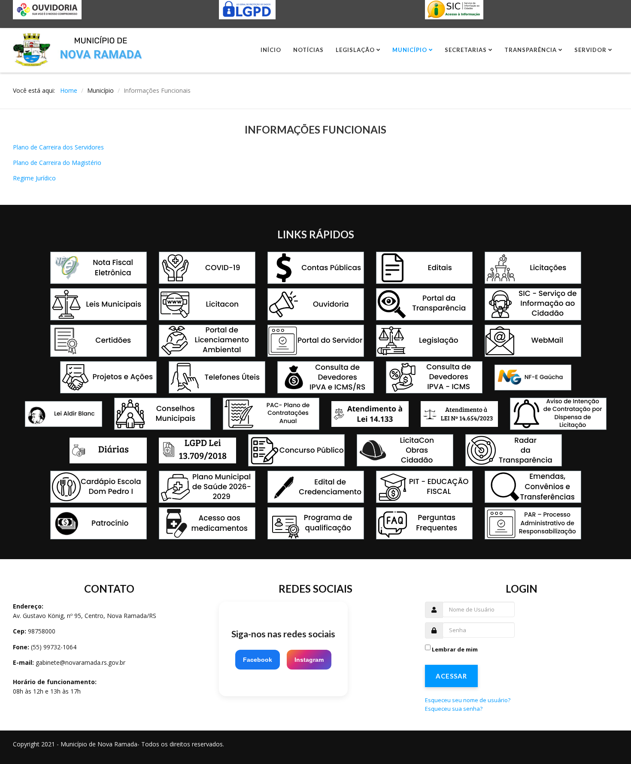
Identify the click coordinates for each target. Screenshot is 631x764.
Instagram (309, 659)
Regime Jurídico (34, 178)
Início (271, 49)
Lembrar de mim (455, 649)
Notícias (308, 49)
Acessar (451, 676)
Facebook (257, 659)
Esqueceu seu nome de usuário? (467, 700)
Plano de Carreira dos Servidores (58, 147)
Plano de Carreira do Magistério (57, 162)
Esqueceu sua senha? (453, 708)
